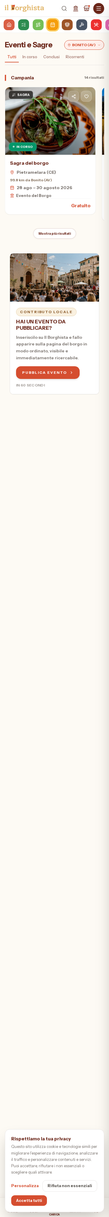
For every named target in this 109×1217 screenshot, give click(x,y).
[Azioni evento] (86, 96)
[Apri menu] (98, 8)
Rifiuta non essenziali (70, 1185)
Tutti (11, 56)
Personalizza (25, 1185)
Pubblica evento (44, 372)
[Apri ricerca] (64, 8)
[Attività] (86, 8)
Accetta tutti (29, 1200)
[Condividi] (73, 96)
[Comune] (76, 8)
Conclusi (51, 56)
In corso (29, 56)
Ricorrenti (75, 56)
